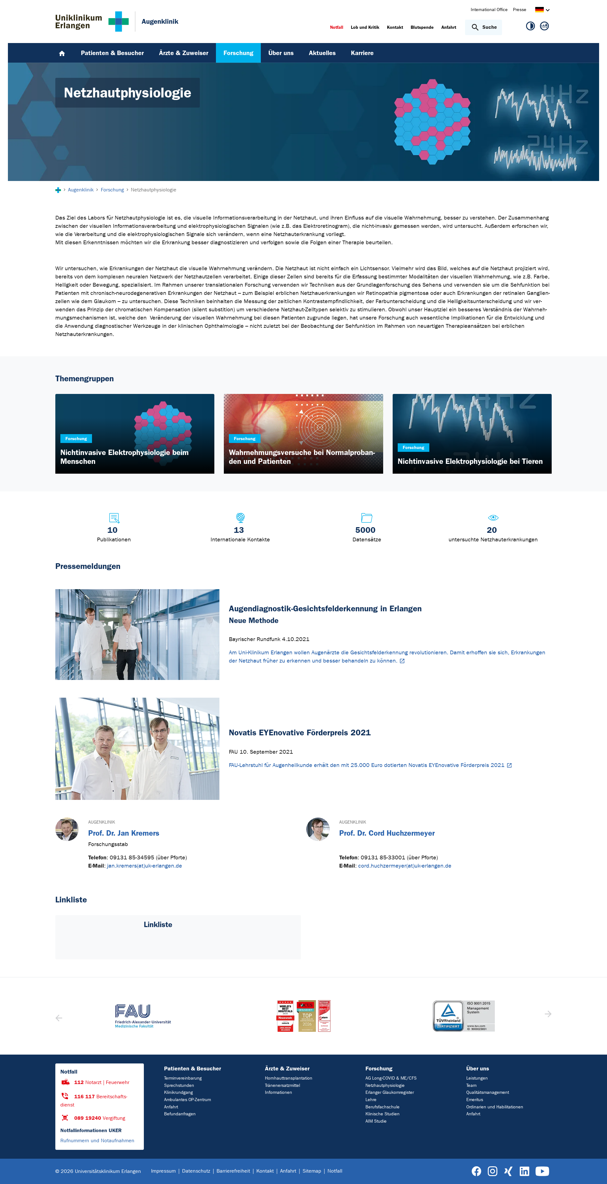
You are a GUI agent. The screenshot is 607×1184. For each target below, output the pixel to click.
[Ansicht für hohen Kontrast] (530, 27)
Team (471, 1085)
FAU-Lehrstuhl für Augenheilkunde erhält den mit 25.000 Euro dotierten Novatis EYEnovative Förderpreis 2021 (367, 765)
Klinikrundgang (178, 1092)
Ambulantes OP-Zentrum (187, 1099)
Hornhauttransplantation (288, 1078)
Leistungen (477, 1078)
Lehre (371, 1099)
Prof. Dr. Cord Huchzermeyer (387, 833)
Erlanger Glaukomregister (389, 1092)
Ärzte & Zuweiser (287, 1068)
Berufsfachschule (382, 1107)
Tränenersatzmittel (282, 1085)
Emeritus (474, 1099)
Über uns (477, 1068)
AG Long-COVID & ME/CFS (391, 1078)
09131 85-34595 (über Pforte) (148, 857)
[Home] (62, 53)
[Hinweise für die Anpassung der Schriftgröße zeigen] (544, 27)
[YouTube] (542, 1171)
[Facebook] (476, 1171)
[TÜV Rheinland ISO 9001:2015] (464, 1016)
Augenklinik (101, 822)
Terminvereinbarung (183, 1078)
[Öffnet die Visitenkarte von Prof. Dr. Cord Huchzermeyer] (318, 829)
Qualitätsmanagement (487, 1092)
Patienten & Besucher (192, 1068)
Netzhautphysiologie (385, 1085)
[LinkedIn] (524, 1171)
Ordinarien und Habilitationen (494, 1107)
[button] (547, 1016)
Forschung (378, 1068)
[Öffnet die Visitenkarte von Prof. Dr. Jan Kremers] (67, 829)
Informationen (278, 1092)
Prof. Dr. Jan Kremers (123, 833)
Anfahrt (171, 1107)
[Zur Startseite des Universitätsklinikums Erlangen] (92, 21)
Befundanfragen (180, 1114)
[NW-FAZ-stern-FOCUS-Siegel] (303, 1016)
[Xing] (508, 1171)
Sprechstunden (179, 1085)
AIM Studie (376, 1121)
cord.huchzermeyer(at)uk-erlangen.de (404, 866)
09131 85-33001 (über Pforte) (399, 857)
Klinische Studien (382, 1114)
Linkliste (158, 924)
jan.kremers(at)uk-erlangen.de (144, 866)
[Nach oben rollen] (594, 1171)
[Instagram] (492, 1171)
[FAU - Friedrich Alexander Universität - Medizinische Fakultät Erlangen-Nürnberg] (143, 1016)
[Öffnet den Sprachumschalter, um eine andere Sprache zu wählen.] (539, 10)
